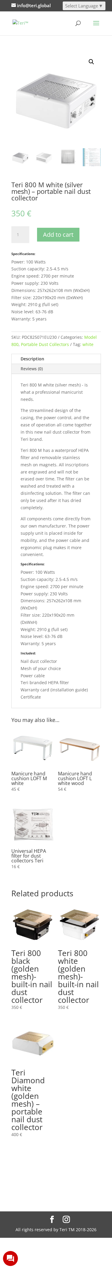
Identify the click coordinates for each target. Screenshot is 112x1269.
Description (32, 359)
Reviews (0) (32, 368)
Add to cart (58, 234)
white (87, 344)
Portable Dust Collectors (45, 344)
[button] (91, 61)
